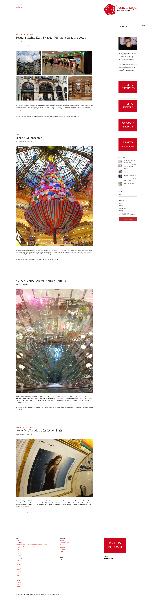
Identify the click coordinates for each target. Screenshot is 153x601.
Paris (54, 116)
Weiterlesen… (25, 111)
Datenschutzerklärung (127, 214)
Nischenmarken (41, 116)
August (20, 542)
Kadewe (62, 407)
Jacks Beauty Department (54, 407)
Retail (65, 116)
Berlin (26, 407)
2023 (19, 564)
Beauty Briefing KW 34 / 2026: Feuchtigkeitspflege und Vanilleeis (130, 166)
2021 (19, 568)
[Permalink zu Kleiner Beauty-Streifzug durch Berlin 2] (54, 392)
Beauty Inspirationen (20, 6)
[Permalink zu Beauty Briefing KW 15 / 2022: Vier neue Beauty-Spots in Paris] (54, 101)
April (19, 553)
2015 (19, 579)
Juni (19, 549)
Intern (17, 134)
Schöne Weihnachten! (29, 138)
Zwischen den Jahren (55, 259)
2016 (19, 577)
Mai (19, 551)
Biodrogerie (30, 407)
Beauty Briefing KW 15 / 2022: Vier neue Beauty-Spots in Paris (51, 39)
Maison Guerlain (33, 116)
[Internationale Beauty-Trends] (127, 112)
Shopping (20, 409)
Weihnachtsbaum (47, 259)
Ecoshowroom (36, 407)
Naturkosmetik (32, 277)
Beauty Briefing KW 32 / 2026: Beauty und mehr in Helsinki (30, 546)
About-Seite (132, 69)
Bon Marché (18, 512)
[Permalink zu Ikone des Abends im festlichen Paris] (54, 496)
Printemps (32, 512)
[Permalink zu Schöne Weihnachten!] (54, 246)
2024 (19, 562)
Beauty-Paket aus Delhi (129, 183)
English (61, 551)
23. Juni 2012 (18, 284)
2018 (19, 573)
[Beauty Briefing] (127, 93)
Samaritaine (69, 116)
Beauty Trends (19, 4)
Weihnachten (39, 259)
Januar (20, 558)
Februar (20, 557)
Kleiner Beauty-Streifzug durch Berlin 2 (41, 281)
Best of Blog (62, 547)
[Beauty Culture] (127, 150)
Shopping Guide (75, 116)
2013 (19, 582)
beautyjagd (27, 45)
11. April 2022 (19, 45)
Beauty (17, 407)
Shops (32, 34)
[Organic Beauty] (127, 131)
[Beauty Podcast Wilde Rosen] (115, 552)
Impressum (62, 540)
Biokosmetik (18, 116)
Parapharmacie (48, 116)
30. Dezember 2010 (20, 434)
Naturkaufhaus (85, 407)
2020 (19, 569)
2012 (19, 584)
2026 (19, 540)
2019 (19, 571)
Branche (18, 34)
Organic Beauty (19, 7)
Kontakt (143, 25)
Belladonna (21, 407)
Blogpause (18, 259)
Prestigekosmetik (59, 116)
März (19, 555)
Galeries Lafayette (25, 116)
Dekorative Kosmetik (21, 277)
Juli (19, 547)
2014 (19, 580)
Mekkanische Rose (77, 407)
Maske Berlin (70, 407)
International (25, 34)
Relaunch (34, 259)
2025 (19, 560)
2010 (19, 588)
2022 (19, 566)
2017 (19, 575)
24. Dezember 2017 (20, 141)
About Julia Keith (63, 544)
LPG (65, 407)
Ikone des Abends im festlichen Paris (39, 430)
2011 (19, 586)
